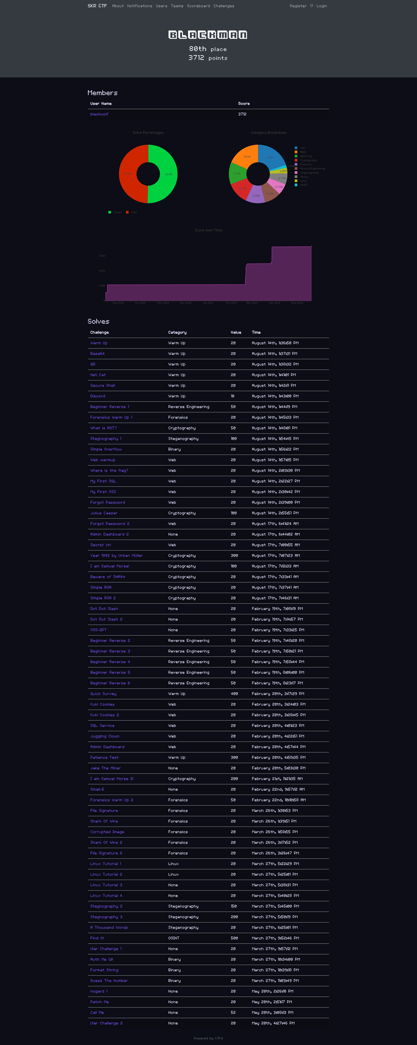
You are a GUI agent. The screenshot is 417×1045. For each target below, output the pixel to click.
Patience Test (105, 757)
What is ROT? (104, 428)
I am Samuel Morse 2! (112, 779)
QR (93, 364)
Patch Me (100, 1002)
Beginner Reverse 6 (110, 683)
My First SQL (103, 481)
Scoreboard (198, 6)
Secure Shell (103, 385)
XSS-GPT (99, 630)
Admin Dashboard (108, 747)
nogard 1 (99, 991)
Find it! (97, 938)
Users (162, 6)
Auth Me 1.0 (102, 959)
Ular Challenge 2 (107, 1023)
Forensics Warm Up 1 (111, 417)
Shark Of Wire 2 (106, 842)
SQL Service (103, 726)
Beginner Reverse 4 (110, 662)
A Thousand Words (109, 927)
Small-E (97, 789)
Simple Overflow (106, 449)
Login (322, 6)
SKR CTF (97, 5)
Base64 (98, 354)
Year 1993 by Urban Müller (117, 556)
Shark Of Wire (104, 821)
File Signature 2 (106, 853)
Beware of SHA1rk (108, 577)
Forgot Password (108, 502)
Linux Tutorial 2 (106, 874)
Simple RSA (101, 587)
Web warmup (103, 460)
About (118, 6)
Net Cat (98, 375)
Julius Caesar (104, 513)
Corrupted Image (107, 832)
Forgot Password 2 (110, 524)
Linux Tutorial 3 (106, 885)
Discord (98, 396)
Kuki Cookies (103, 704)
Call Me (97, 1013)
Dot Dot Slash (104, 609)
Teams (177, 6)
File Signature (104, 811)
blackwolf (100, 114)
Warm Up (99, 343)
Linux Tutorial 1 (106, 864)
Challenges (224, 6)
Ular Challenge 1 (106, 949)
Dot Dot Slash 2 (107, 619)
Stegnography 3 (107, 917)
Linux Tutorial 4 (106, 896)
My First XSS (103, 492)
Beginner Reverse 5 (110, 672)
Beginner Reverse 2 (110, 641)
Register (298, 6)
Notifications (140, 6)
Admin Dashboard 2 (110, 534)
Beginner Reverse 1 (110, 407)
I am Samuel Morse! (110, 566)
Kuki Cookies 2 (105, 715)
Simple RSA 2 (103, 598)
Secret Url (101, 545)
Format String (105, 970)
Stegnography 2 (107, 906)
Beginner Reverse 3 (110, 651)
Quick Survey (104, 694)
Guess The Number (109, 981)
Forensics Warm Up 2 (112, 800)
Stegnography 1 (106, 439)
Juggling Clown (105, 736)
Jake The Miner (106, 768)
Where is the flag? (110, 470)
